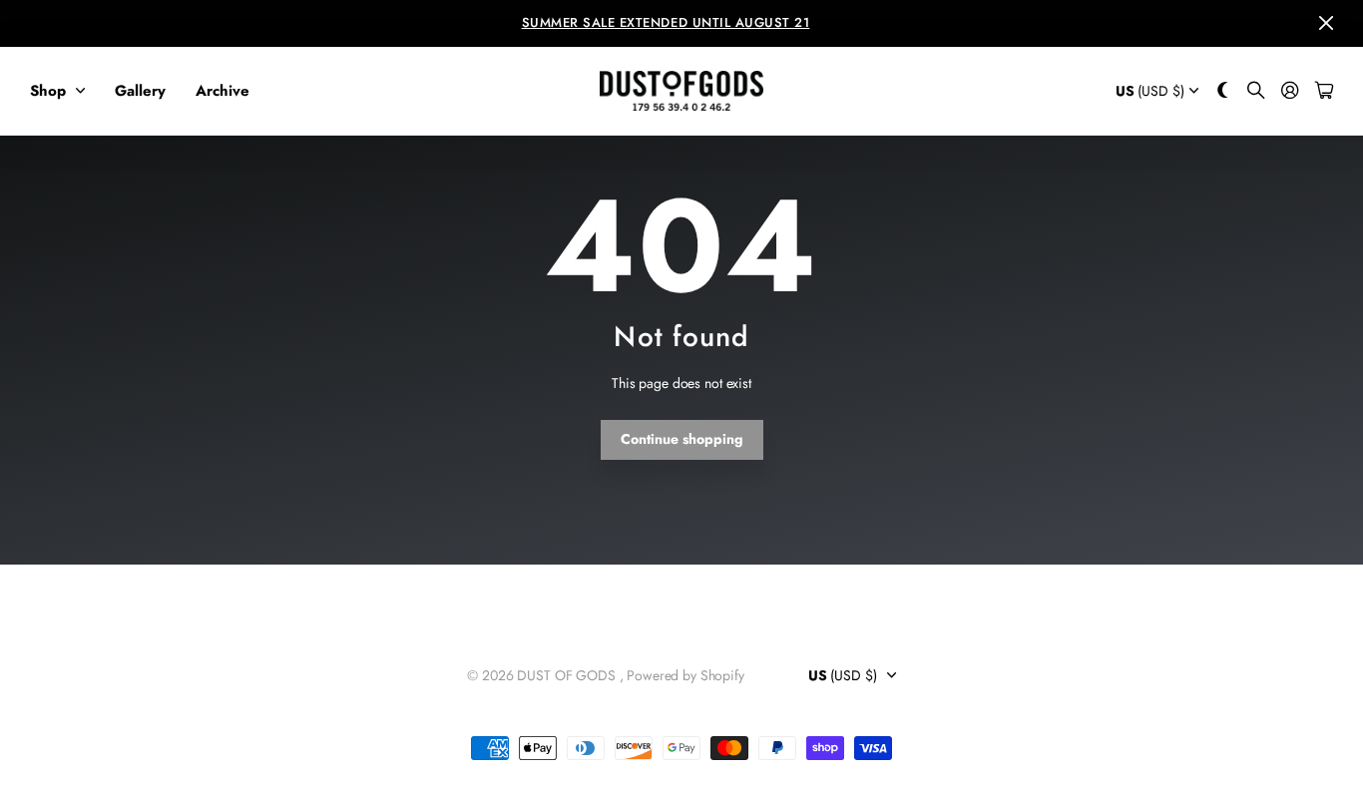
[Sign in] (1290, 91)
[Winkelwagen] (1324, 91)
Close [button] (1326, 23)
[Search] (1256, 91)
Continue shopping (682, 439)
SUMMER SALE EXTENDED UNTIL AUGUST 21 (666, 22)
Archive (222, 91)
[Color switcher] (1223, 91)
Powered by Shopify (685, 675)
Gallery (140, 91)
